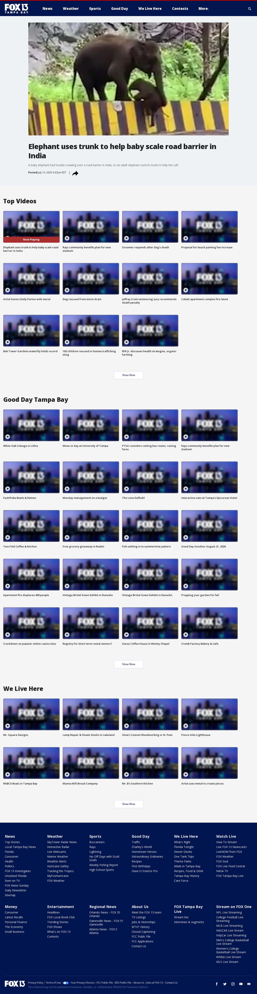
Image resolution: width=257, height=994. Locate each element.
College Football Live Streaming (229, 919)
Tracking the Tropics (60, 871)
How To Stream (226, 842)
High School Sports (101, 870)
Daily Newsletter (15, 890)
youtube (241, 984)
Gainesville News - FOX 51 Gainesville (106, 922)
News (10, 836)
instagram (233, 984)
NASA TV (222, 871)
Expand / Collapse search (249, 9)
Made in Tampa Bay (187, 866)
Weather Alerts (56, 861)
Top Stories (12, 842)
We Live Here (186, 836)
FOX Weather (55, 881)
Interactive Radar (58, 847)
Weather (55, 836)
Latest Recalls (14, 917)
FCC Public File (141, 936)
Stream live (181, 917)
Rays (92, 847)
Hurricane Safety (58, 866)
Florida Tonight (184, 847)
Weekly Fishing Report (103, 865)
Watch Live (226, 836)
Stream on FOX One (234, 906)
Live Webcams (56, 852)
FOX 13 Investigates (18, 871)
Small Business (14, 932)
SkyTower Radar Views (62, 842)
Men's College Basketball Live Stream (232, 942)
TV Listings (139, 917)
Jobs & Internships (143, 922)
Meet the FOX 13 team (146, 912)
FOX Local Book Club (61, 917)
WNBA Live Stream (228, 957)
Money (11, 906)
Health (9, 861)
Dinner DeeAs (183, 852)
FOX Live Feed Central (230, 866)
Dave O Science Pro (145, 871)
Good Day (140, 836)
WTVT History (141, 927)
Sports (95, 836)
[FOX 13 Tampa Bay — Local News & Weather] (18, 8)
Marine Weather (57, 856)
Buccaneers (97, 842)
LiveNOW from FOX (229, 852)
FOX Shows (54, 927)
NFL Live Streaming (229, 912)
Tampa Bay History (186, 876)
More (203, 8)
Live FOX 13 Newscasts (231, 847)
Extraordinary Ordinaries (147, 856)
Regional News (102, 906)
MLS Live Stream (227, 962)
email (249, 984)
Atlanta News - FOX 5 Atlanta (103, 931)
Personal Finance (16, 922)
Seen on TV (12, 881)
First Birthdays (141, 866)
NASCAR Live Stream (230, 930)
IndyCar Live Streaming (231, 935)
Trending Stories (57, 922)
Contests (53, 936)
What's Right (182, 842)
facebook (217, 984)
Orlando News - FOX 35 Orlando (104, 914)
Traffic (136, 842)
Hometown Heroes (144, 852)
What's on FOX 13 (58, 932)
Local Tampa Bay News (20, 847)
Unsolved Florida (16, 876)
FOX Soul (222, 861)
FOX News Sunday (17, 885)
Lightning (95, 852)
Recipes (137, 861)
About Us (140, 906)
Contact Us (139, 946)
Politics (9, 866)
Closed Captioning (143, 932)
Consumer (11, 856)
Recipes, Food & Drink (188, 871)
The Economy (14, 927)
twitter (225, 984)
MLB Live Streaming (229, 926)
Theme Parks (182, 861)
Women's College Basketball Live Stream (231, 950)
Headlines (53, 912)
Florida (9, 852)
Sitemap (10, 895)
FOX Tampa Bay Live (230, 876)
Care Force (181, 881)
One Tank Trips (184, 856)
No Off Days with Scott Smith (104, 858)
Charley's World (142, 847)
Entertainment (60, 906)
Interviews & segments (189, 922)
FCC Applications (142, 941)
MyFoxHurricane (57, 876)
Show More (128, 375)
